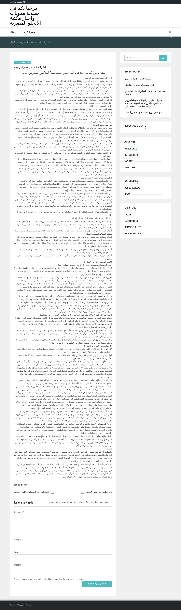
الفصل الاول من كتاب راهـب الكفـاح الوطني (31, 492)
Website (17, 565)
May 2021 (128, 161)
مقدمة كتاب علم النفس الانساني (99, 492)
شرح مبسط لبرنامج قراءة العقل (139, 85)
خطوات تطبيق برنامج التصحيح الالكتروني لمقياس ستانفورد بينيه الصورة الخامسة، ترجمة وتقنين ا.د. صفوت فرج (143, 103)
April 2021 (129, 167)
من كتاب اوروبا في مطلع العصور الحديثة (143, 112)
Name (17, 540)
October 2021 (131, 155)
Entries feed (131, 221)
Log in (127, 214)
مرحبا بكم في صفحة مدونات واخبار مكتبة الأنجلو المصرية (25, 15)
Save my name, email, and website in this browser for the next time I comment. (49, 579)
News (127, 194)
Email (17, 552)
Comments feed (132, 227)
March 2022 (130, 148)
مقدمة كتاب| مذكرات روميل (137, 78)
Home (13, 32)
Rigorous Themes (25, 605)
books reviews (22, 63)
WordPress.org (132, 233)
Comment (19, 512)
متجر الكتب (29, 32)
